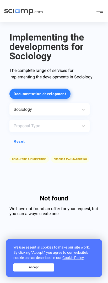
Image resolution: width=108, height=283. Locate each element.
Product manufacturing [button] (70, 159)
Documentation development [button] (40, 94)
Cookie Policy (73, 258)
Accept (34, 267)
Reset (19, 141)
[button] (70, 159)
